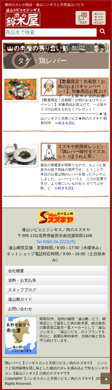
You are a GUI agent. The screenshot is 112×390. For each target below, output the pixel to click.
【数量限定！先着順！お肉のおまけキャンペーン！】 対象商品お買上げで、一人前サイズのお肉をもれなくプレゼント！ (74, 91)
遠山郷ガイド (20, 299)
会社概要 (16, 270)
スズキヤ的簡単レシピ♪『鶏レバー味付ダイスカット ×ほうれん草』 (81, 151)
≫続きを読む (63, 123)
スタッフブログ (22, 289)
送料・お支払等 (22, 280)
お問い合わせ (20, 308)
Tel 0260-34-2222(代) (56, 241)
